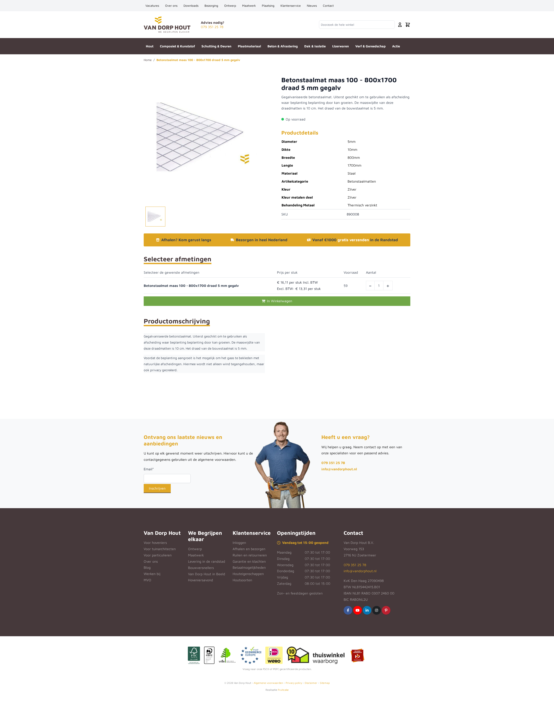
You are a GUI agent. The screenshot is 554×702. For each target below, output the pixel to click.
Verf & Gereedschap (370, 46)
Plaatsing (268, 5)
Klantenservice (290, 5)
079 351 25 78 (333, 463)
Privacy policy (294, 682)
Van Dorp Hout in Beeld (206, 574)
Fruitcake (283, 689)
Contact (328, 5)
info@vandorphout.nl (339, 469)
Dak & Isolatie (315, 46)
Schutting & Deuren (216, 46)
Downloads (191, 5)
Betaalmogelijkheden (249, 567)
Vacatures (152, 5)
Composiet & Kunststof (177, 46)
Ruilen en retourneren (250, 555)
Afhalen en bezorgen (249, 549)
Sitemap (325, 682)
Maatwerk (249, 5)
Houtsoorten (242, 580)
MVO (147, 580)
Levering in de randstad (206, 561)
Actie (396, 46)
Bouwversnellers (201, 568)
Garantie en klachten (249, 561)
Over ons (171, 5)
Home (148, 60)
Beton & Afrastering (282, 46)
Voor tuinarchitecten (160, 549)
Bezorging (211, 5)
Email (149, 469)
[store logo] (167, 24)
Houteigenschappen (248, 574)
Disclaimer (311, 682)
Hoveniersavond (200, 580)
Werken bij (152, 574)
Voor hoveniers (155, 543)
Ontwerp (230, 5)
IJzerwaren (340, 46)
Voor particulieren (158, 555)
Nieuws (312, 5)
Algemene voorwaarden (268, 682)
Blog (147, 567)
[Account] (400, 24)
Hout (149, 46)
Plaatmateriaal (249, 46)
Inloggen (239, 543)
